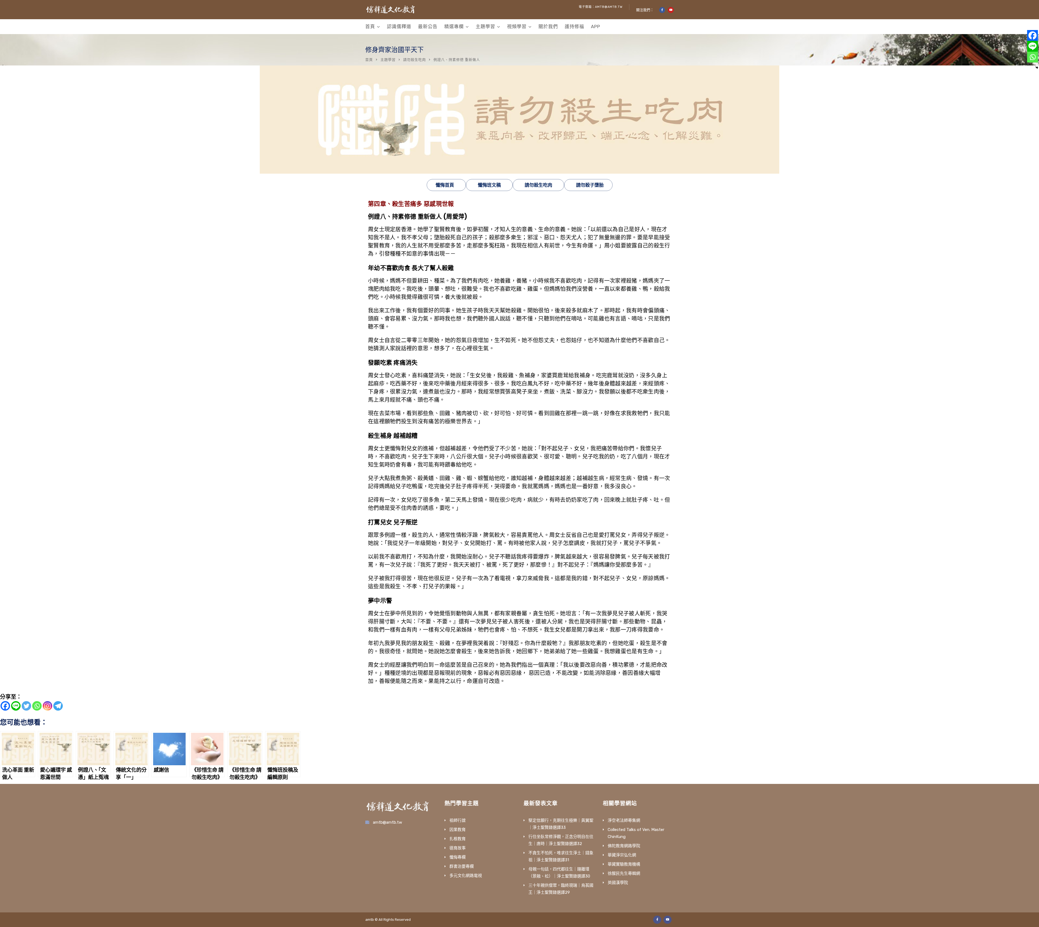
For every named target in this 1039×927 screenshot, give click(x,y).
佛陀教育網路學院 (624, 845)
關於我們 (548, 26)
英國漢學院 (618, 882)
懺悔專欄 (457, 857)
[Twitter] (26, 706)
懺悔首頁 (445, 185)
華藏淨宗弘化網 (622, 855)
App (595, 26)
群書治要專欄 (461, 866)
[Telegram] (58, 706)
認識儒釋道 (399, 26)
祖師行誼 (457, 820)
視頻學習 (517, 26)
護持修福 (574, 26)
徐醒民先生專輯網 (624, 873)
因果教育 (457, 829)
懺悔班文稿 (489, 185)
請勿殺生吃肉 (414, 59)
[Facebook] (5, 706)
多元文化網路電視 (465, 875)
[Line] (16, 706)
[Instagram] (47, 706)
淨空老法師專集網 (624, 820)
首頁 (370, 26)
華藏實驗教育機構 (624, 864)
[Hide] (1037, 67)
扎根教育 (457, 838)
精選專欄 (454, 26)
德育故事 (457, 848)
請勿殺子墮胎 (590, 185)
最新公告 (428, 26)
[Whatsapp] (37, 706)
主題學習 (485, 26)
